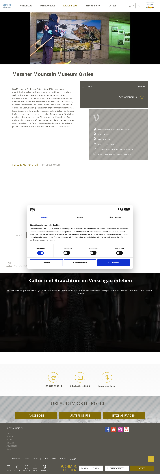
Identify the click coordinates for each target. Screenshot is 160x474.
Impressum (16, 459)
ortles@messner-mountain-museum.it (115, 149)
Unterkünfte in (14, 428)
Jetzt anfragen (123, 415)
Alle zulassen (113, 263)
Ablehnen (46, 263)
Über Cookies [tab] (115, 217)
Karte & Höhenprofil (25, 164)
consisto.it (73, 459)
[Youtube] (113, 429)
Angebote (36, 415)
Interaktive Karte (106, 386)
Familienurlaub (47, 6)
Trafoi (9, 440)
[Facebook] (107, 429)
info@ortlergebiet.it (80, 386)
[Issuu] (126, 429)
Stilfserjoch (11, 446)
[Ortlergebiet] (7, 6)
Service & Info (93, 6)
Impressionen (51, 164)
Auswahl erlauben (80, 263)
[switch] (66, 253)
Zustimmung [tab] (45, 217)
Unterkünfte (80, 415)
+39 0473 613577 (106, 144)
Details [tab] (80, 217)
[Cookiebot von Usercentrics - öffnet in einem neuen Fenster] (120, 209)
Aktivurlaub (26, 6)
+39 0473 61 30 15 (53, 386)
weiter (142, 468)
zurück (19, 235)
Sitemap (35, 459)
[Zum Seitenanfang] (151, 459)
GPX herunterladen (128, 96)
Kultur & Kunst (70, 6)
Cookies (45, 459)
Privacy (26, 459)
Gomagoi (10, 443)
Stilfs (8, 433)
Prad (8, 449)
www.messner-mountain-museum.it (114, 154)
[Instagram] (120, 429)
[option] (80, 38)
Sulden (9, 436)
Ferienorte (113, 6)
